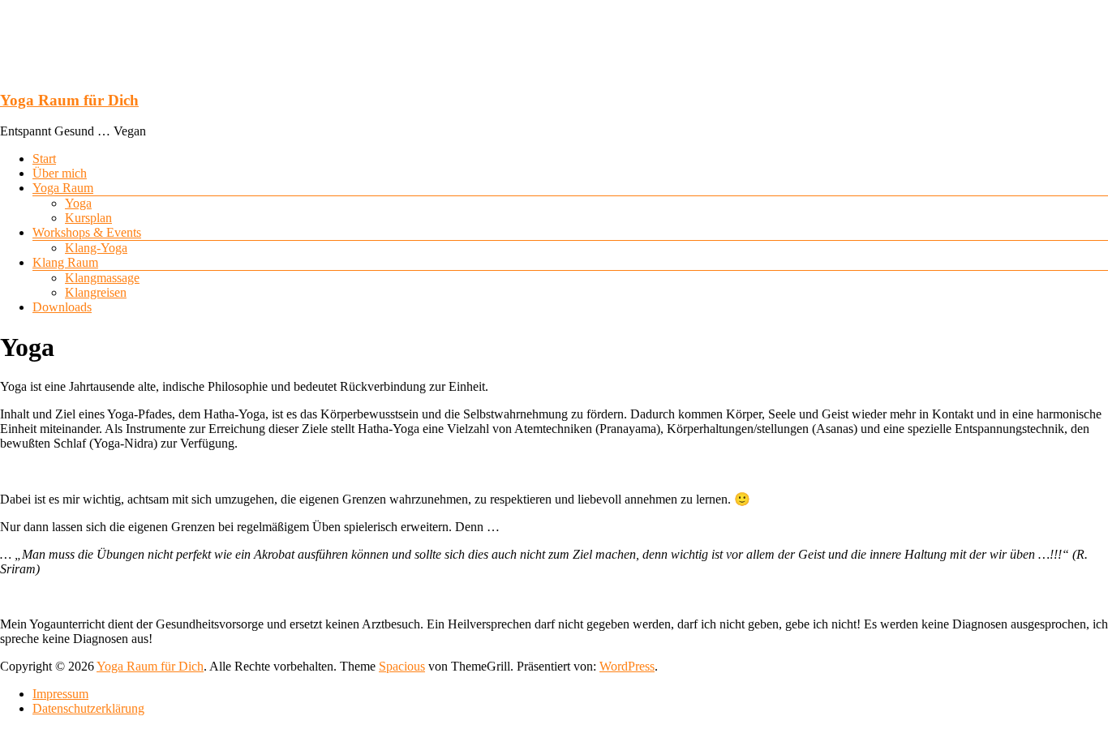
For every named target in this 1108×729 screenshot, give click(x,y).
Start (44, 158)
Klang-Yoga (96, 248)
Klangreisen (96, 292)
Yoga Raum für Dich (69, 100)
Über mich (59, 173)
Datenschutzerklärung (88, 708)
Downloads (62, 307)
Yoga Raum (62, 188)
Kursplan (88, 218)
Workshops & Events (86, 232)
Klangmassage (102, 278)
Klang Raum (65, 262)
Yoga (78, 203)
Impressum (60, 694)
